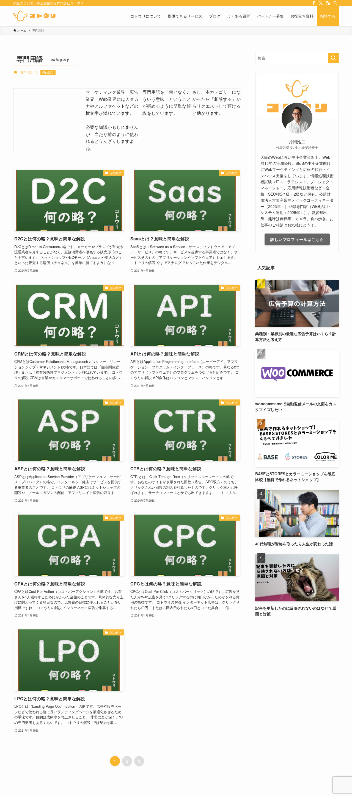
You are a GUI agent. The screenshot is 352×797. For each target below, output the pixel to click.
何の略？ (48, 72)
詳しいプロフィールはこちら (297, 239)
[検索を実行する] (333, 58)
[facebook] (313, 3)
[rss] (328, 3)
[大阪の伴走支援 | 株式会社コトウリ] (34, 15)
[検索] (335, 3)
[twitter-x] (320, 3)
